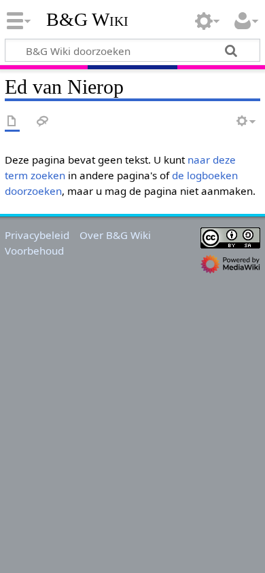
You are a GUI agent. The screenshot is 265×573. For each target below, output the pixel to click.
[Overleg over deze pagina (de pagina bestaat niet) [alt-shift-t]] (42, 122)
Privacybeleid (37, 235)
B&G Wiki (87, 19)
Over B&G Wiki (115, 235)
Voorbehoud (34, 250)
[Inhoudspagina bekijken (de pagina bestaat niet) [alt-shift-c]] (12, 122)
